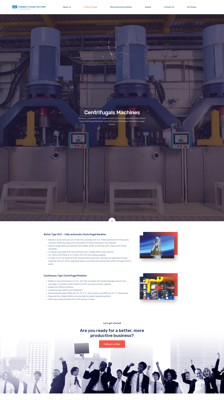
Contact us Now (112, 344)
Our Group (191, 7)
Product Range (90, 7)
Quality (148, 7)
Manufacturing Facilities (121, 7)
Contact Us (169, 7)
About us (67, 7)
